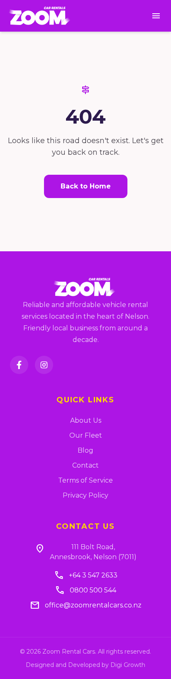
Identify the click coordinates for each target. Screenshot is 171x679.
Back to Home (86, 186)
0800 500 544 (93, 590)
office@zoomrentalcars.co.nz (93, 605)
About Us (85, 420)
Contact (85, 465)
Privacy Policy (85, 495)
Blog (85, 450)
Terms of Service (85, 480)
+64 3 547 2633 (93, 575)
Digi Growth (127, 665)
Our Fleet (85, 435)
